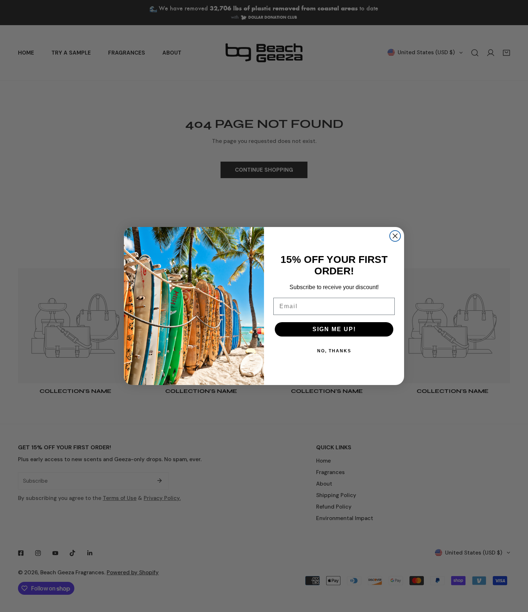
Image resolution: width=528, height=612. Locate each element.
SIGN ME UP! (334, 329)
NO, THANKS (334, 350)
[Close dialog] (395, 236)
